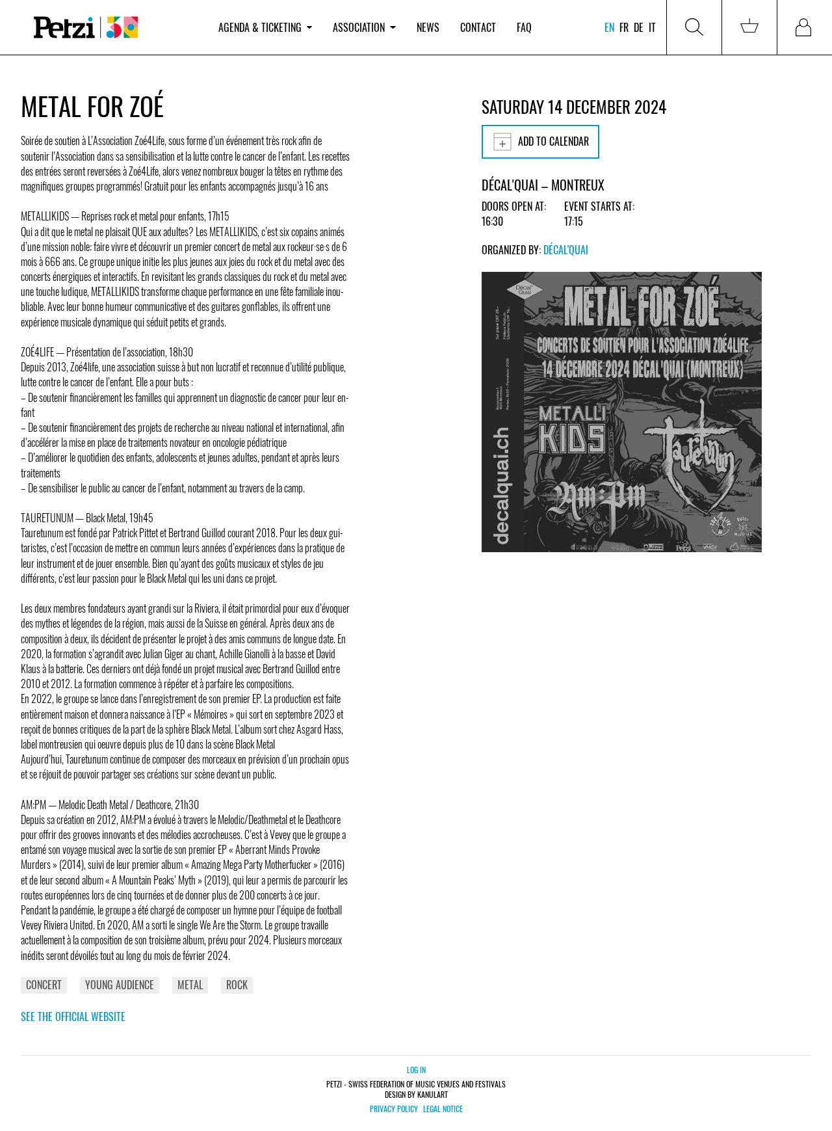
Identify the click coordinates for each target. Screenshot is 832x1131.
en (609, 27)
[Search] (694, 27)
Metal (190, 984)
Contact (478, 27)
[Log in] (804, 27)
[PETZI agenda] (114, 27)
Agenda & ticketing (260, 27)
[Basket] (749, 27)
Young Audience (119, 984)
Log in (416, 1069)
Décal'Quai (565, 250)
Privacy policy (394, 1109)
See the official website (73, 1016)
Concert (44, 984)
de (639, 27)
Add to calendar (553, 141)
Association (359, 27)
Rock (237, 984)
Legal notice (443, 1109)
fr (624, 27)
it (652, 27)
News (428, 27)
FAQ (524, 27)
